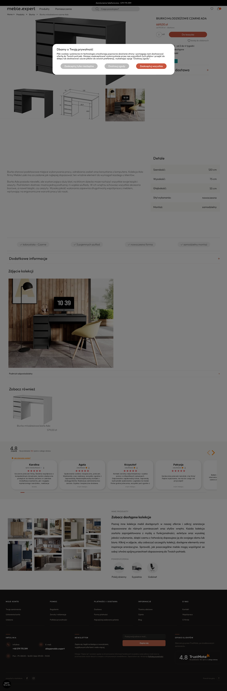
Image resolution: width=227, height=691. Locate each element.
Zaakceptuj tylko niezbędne (79, 66)
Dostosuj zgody (116, 66)
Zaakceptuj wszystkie (151, 66)
